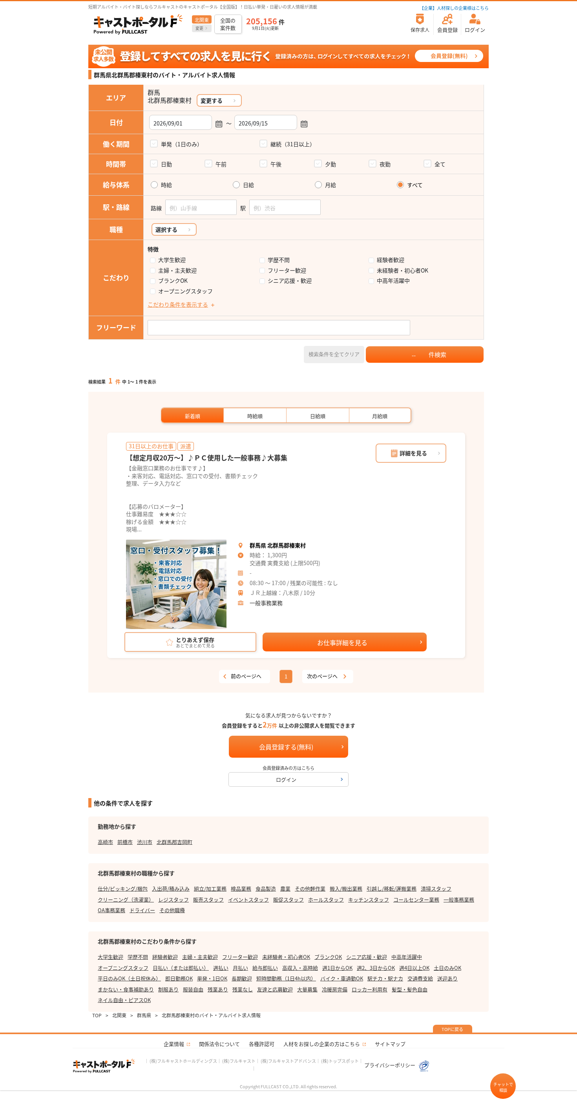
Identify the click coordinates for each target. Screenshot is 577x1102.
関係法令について (219, 1043)
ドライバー (142, 910)
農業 (285, 888)
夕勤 (330, 164)
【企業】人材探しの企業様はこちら (454, 8)
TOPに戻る (452, 1029)
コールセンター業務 (416, 899)
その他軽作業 (310, 888)
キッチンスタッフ (368, 899)
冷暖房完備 (334, 989)
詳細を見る (413, 453)
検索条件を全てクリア (334, 354)
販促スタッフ (288, 899)
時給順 (255, 416)
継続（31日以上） (292, 144)
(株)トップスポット (340, 1061)
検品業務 (241, 888)
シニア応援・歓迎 (290, 280)
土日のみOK (447, 967)
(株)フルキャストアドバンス (288, 1061)
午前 (220, 164)
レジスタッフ (173, 899)
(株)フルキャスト (239, 1061)
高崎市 (105, 842)
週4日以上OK (414, 967)
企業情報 (174, 1043)
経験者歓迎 (390, 260)
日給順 (317, 416)
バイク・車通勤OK (341, 978)
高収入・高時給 (300, 967)
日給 (248, 185)
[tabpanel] (176, 584)
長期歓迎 (242, 978)
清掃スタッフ (436, 888)
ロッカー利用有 (369, 989)
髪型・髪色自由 (409, 989)
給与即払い (265, 967)
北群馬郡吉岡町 (174, 842)
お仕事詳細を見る (342, 642)
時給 (166, 185)
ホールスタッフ (326, 899)
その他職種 (172, 910)
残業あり (218, 989)
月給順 (379, 416)
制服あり (168, 989)
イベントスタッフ (248, 899)
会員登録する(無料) (286, 746)
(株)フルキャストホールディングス (183, 1061)
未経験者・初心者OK (402, 270)
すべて (415, 185)
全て (440, 164)
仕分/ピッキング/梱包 (123, 888)
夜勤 (385, 164)
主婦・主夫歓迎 (177, 270)
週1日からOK (337, 967)
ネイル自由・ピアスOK (124, 1000)
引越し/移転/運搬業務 (391, 888)
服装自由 (193, 989)
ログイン (286, 779)
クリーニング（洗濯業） (126, 899)
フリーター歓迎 (287, 270)
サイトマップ (390, 1043)
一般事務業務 (266, 603)
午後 (275, 164)
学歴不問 (279, 260)
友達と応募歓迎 (275, 989)
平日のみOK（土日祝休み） (129, 978)
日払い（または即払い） (181, 967)
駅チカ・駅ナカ (385, 978)
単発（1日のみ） (182, 144)
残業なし (242, 989)
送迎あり (447, 978)
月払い (240, 967)
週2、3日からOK (376, 967)
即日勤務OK (179, 978)
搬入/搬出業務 (346, 888)
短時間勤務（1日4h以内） (286, 978)
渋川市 (144, 842)
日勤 (166, 164)
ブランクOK (173, 280)
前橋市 (125, 842)
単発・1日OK (212, 978)
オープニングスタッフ (185, 291)
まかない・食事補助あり (126, 989)
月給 (330, 185)
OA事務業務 (111, 910)
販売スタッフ (208, 899)
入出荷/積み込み (171, 888)
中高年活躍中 (393, 280)
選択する (166, 229)
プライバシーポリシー (390, 1065)
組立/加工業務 (210, 888)
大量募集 (307, 989)
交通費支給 (420, 978)
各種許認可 (261, 1043)
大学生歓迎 (172, 260)
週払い (220, 967)
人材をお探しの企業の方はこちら (321, 1043)
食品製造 (266, 888)
